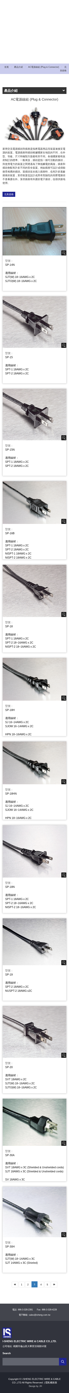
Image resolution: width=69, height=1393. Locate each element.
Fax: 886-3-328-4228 (47, 1309)
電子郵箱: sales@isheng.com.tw (34, 1315)
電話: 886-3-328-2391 (22, 1309)
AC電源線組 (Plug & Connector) (43, 67)
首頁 (6, 67)
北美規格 (9, 194)
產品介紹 (18, 67)
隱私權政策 (51, 1382)
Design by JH (35, 1386)
